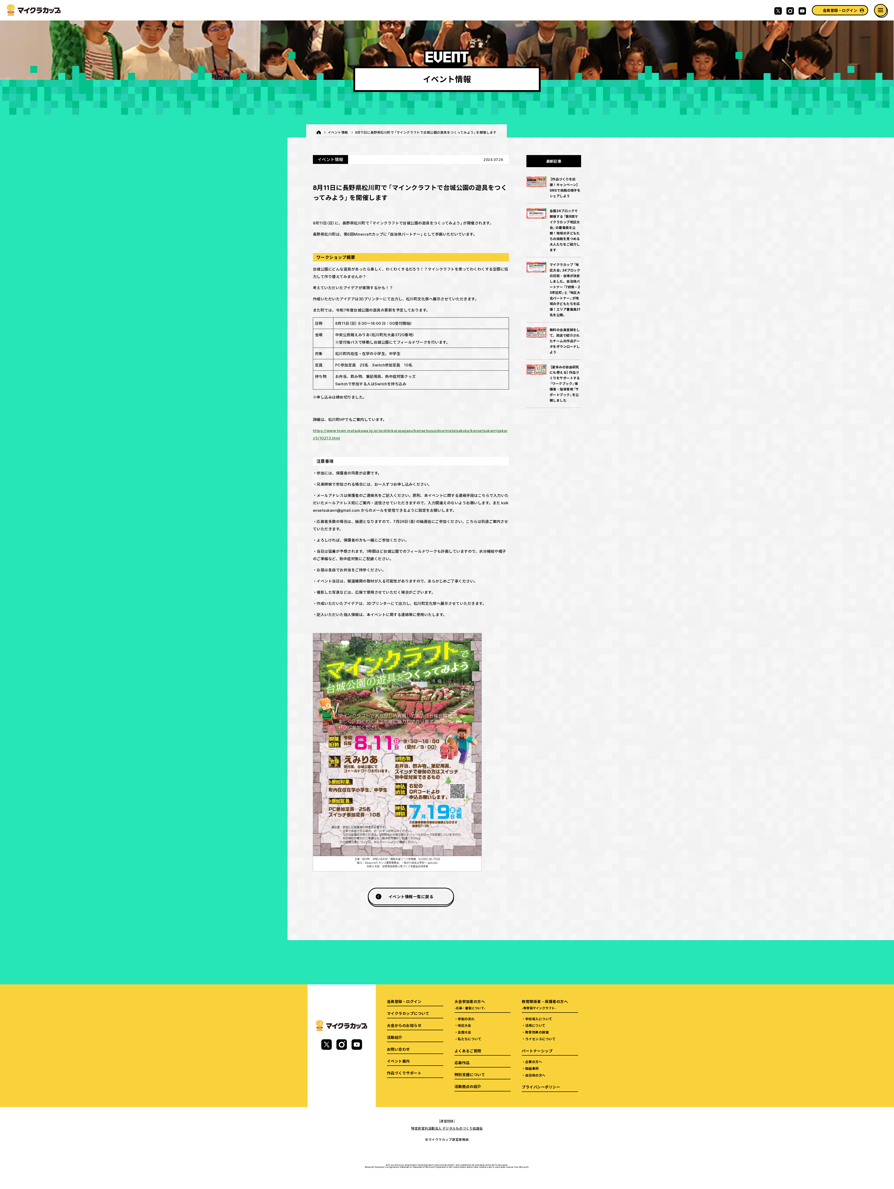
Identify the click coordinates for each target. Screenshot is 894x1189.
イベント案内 (398, 1061)
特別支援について (469, 1074)
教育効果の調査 (537, 1032)
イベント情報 (338, 132)
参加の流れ (466, 1018)
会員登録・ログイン (840, 10)
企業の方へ (533, 1061)
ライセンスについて (540, 1039)
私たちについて (469, 1039)
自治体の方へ (535, 1075)
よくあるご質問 (467, 1051)
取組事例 (532, 1068)
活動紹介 (394, 1037)
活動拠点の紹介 (467, 1086)
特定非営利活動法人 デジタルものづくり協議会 (447, 1128)
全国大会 (464, 1032)
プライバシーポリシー (541, 1087)
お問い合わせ (398, 1049)
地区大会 (464, 1025)
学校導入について (538, 1018)
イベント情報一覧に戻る (411, 896)
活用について (535, 1025)
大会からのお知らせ (404, 1025)
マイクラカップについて (408, 1013)
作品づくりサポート (404, 1073)
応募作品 (462, 1062)
